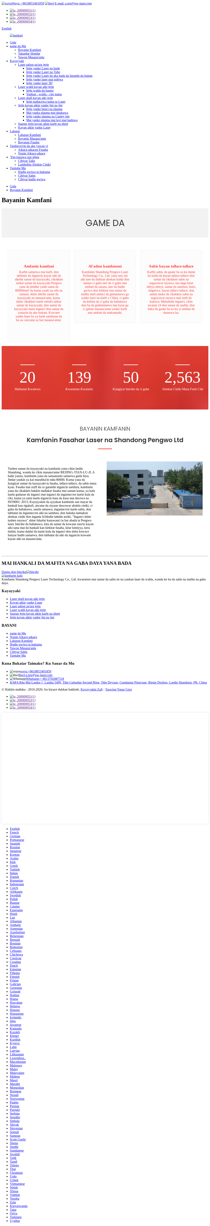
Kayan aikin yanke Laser (34, 127)
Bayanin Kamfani (29, 50)
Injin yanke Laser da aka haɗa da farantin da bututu (59, 75)
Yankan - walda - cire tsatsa (44, 94)
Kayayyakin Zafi (92, 689)
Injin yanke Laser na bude (43, 68)
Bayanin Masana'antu (32, 138)
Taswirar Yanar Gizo (118, 689)
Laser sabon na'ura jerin (33, 64)
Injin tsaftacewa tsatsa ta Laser (45, 101)
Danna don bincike (14, 572)
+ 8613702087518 (45, 678)
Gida (13, 42)
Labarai (15, 131)
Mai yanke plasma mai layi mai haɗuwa (52, 120)
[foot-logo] (12, 575)
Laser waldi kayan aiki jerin (36, 87)
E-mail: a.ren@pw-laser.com (73, 3)
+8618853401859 (35, 671)
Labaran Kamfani (29, 135)
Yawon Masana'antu (31, 57)
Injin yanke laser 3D (39, 83)
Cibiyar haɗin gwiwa (31, 179)
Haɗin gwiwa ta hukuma (34, 172)
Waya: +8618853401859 (28, 3)
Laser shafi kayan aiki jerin (35, 98)
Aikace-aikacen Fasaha (33, 149)
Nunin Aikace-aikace (31, 153)
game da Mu (18, 46)
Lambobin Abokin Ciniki (34, 164)
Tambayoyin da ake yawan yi (29, 146)
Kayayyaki (17, 61)
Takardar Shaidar (29, 53)
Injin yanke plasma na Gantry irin (48, 116)
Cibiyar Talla (26, 161)
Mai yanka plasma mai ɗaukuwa (47, 112)
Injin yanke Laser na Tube (43, 72)
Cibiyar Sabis (26, 175)
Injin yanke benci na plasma (44, 109)
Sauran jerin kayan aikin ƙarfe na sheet (43, 124)
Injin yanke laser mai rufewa (44, 79)
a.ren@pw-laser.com (35, 675)
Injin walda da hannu (40, 90)
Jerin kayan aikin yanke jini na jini (40, 105)
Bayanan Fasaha (28, 142)
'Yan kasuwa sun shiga (24, 157)
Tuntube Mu (18, 168)
